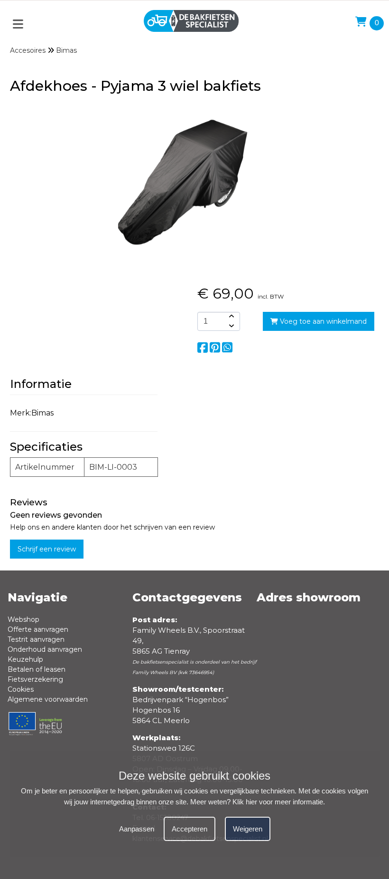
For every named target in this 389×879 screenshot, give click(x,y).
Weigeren (247, 829)
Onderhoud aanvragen (45, 649)
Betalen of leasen (36, 669)
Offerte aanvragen (38, 629)
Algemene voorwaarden (48, 699)
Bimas (66, 50)
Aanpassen (136, 829)
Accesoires (28, 50)
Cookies (21, 689)
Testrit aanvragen (36, 639)
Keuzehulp (25, 659)
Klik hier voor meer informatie (277, 802)
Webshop (23, 619)
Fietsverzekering (35, 679)
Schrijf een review (47, 549)
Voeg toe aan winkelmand (322, 321)
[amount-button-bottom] (230, 326)
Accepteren (189, 829)
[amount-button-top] (230, 316)
